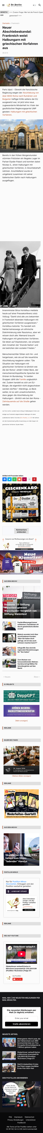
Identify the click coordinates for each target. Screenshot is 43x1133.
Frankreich (15, 23)
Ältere (36, 677)
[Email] (19, 479)
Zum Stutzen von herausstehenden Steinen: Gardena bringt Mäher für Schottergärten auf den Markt (28, 664)
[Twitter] (9, 479)
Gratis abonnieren (21, 1024)
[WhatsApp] (14, 479)
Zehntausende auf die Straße (15, 401)
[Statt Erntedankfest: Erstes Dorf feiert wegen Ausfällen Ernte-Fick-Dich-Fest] (9, 1067)
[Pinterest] (34, 479)
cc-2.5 (29, 417)
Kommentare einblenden (21, 531)
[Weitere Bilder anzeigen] (21, 776)
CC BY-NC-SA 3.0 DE (14, 1129)
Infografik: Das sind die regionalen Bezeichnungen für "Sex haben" (28, 650)
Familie (22, 379)
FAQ (10, 1117)
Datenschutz (29, 1117)
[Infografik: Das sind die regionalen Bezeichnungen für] (9, 651)
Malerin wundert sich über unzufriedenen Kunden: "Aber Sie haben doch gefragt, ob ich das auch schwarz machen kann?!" (28, 638)
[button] (3, 5)
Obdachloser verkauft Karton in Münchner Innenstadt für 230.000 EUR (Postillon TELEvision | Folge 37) (21, 968)
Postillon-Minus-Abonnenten (16, 882)
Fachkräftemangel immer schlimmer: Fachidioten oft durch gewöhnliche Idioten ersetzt (28, 625)
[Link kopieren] (24, 479)
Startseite (6, 23)
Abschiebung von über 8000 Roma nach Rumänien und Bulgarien (20, 96)
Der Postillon (22, 1127)
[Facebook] (4, 479)
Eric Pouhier (24, 417)
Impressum (18, 1117)
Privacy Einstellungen (16, 1120)
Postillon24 (21, 1123)
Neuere (7, 677)
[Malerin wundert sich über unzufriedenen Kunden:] (9, 637)
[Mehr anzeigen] (29, 479)
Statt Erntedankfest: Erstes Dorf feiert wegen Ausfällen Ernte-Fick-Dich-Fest (28, 1066)
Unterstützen (31, 1120)
